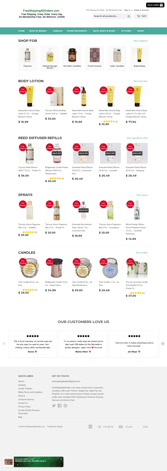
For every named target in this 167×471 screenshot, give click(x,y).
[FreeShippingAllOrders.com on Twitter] (54, 406)
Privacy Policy (24, 406)
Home (21, 31)
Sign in (127, 10)
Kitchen (126, 31)
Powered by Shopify (55, 426)
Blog (20, 417)
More (140, 31)
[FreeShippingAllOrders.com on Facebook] (60, 406)
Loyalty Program (25, 388)
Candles (57, 31)
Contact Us (23, 402)
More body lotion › (141, 81)
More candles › (142, 252)
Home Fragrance (77, 31)
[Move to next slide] (163, 344)
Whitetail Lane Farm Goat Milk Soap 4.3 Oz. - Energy (31, 461)
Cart (143, 16)
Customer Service (26, 399)
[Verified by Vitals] (17, 464)
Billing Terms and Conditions (30, 392)
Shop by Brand (38, 31)
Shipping (22, 384)
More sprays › (143, 194)
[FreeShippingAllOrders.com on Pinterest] (65, 406)
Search (21, 381)
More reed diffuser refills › (138, 137)
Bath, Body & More (104, 31)
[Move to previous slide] (4, 344)
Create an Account (141, 10)
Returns (21, 395)
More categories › (141, 40)
